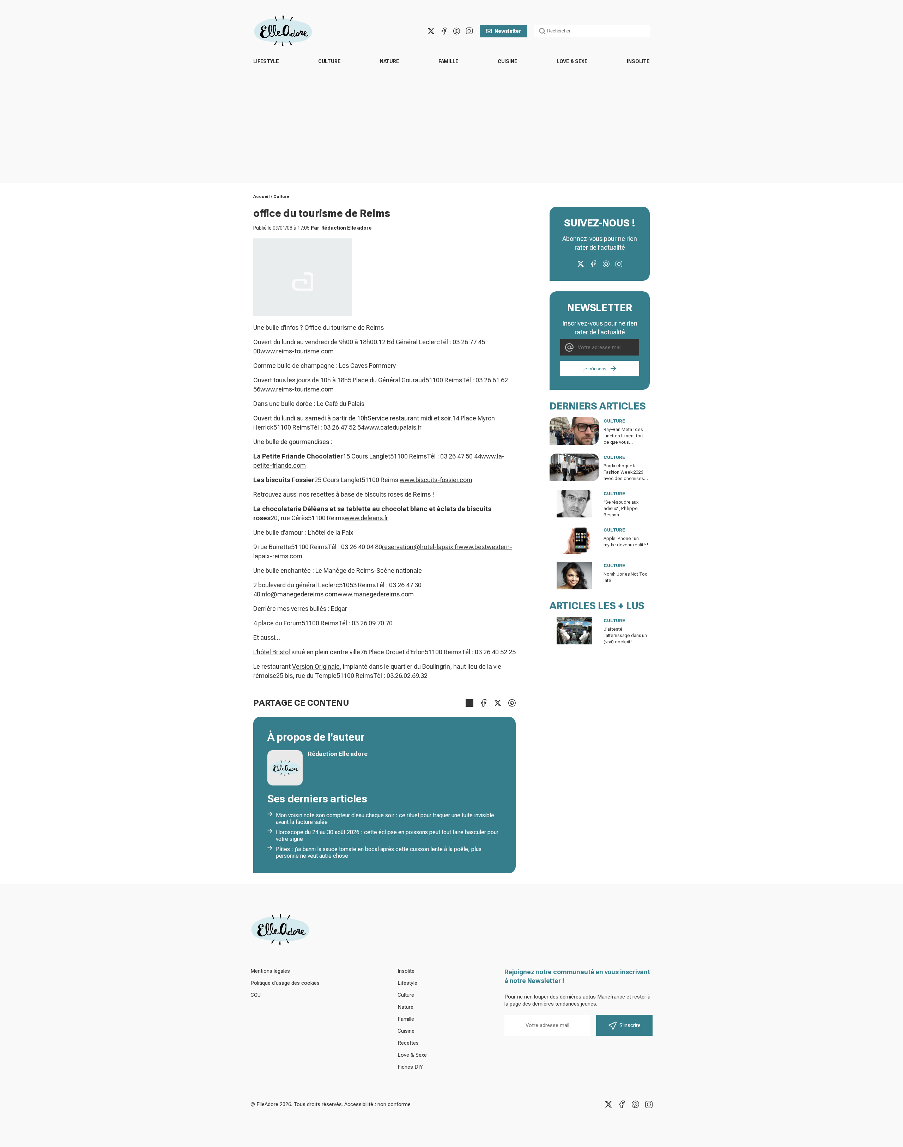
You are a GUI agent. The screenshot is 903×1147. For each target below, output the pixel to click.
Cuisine (507, 61)
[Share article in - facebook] (483, 703)
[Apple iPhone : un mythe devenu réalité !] (574, 540)
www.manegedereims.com (376, 594)
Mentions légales (270, 971)
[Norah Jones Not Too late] (574, 575)
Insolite (638, 61)
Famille (448, 61)
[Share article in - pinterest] (512, 703)
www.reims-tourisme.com (297, 351)
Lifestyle (266, 61)
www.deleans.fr (366, 518)
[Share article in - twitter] (498, 703)
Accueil (261, 196)
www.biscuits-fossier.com (436, 480)
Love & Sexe (572, 61)
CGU (255, 995)
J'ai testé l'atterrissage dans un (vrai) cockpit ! (625, 635)
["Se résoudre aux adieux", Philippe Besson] (574, 503)
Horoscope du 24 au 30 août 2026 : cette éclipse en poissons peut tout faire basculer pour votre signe (387, 835)
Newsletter (508, 31)
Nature (389, 61)
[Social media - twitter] (431, 31)
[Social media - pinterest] (456, 31)
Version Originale (316, 666)
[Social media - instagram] (469, 31)
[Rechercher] (542, 31)
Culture (329, 61)
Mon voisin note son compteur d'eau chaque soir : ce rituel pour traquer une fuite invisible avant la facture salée (385, 818)
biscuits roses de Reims (397, 494)
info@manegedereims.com (299, 594)
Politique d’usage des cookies (285, 983)
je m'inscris (594, 368)
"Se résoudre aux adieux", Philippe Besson (621, 508)
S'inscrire (630, 1025)
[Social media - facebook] (443, 31)
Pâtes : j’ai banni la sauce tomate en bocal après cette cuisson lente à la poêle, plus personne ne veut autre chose (378, 852)
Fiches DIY (410, 1067)
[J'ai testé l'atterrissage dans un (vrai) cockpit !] (574, 630)
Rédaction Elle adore (346, 228)
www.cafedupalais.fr (393, 427)
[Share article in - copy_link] (469, 703)
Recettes (408, 1043)
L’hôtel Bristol (271, 652)
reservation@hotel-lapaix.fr (420, 547)
